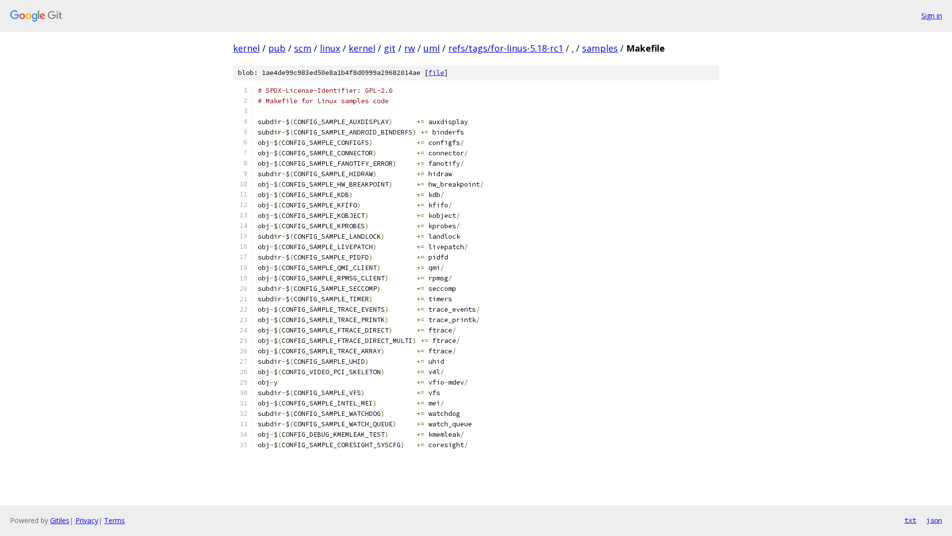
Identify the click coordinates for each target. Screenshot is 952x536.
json (934, 520)
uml (431, 48)
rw (409, 48)
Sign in (931, 15)
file (436, 72)
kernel (246, 48)
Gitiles (59, 520)
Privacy (86, 520)
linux (330, 48)
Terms (114, 520)
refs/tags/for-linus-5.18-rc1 (505, 48)
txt (910, 520)
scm (302, 48)
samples (600, 48)
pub (277, 48)
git (390, 48)
